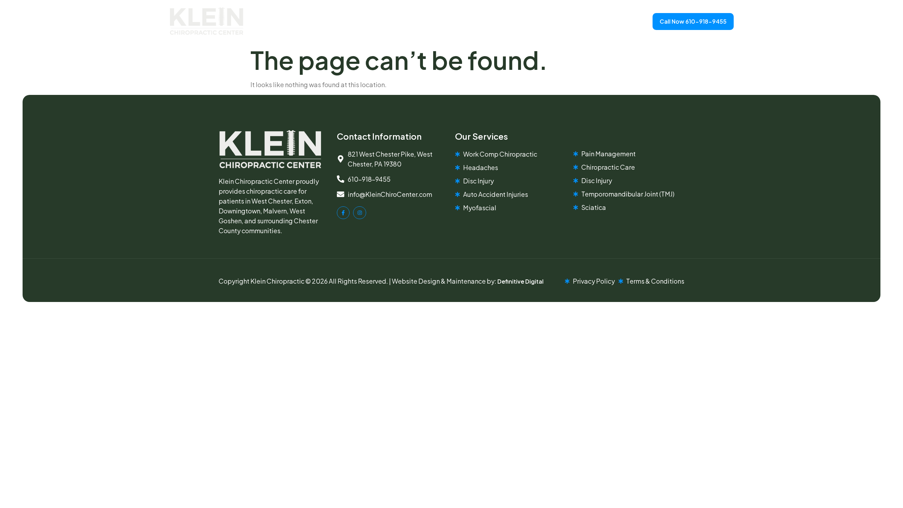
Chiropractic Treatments (494, 21)
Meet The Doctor (394, 21)
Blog (438, 21)
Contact (564, 21)
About (348, 21)
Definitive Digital (520, 281)
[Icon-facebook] (343, 212)
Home (317, 21)
